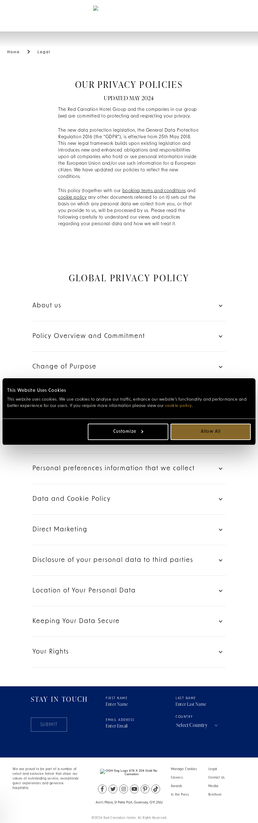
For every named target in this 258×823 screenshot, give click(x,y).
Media (213, 786)
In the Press (180, 795)
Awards (176, 786)
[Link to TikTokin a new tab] (155, 789)
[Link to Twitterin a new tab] (113, 789)
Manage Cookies (184, 769)
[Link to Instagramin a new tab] (123, 789)
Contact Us (216, 778)
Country (184, 717)
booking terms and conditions (154, 191)
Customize (124, 431)
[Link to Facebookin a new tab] (102, 789)
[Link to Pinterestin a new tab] (145, 789)
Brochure (215, 795)
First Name (116, 698)
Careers (177, 778)
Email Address (120, 720)
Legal (212, 769)
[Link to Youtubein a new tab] (134, 789)
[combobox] (198, 725)
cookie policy (178, 406)
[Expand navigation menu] (16, 15)
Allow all (211, 431)
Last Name (186, 698)
